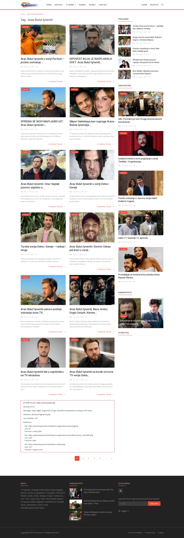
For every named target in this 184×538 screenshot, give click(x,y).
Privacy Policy (150, 533)
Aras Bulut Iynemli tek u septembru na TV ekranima (42, 373)
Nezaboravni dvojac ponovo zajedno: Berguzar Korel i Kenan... (147, 61)
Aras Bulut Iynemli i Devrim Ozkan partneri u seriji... (90, 248)
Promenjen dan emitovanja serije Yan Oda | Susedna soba (98, 491)
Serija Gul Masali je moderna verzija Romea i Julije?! (98, 513)
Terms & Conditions (135, 533)
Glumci (92, 5)
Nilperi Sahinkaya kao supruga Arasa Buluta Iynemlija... (91, 123)
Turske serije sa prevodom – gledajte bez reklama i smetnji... (148, 27)
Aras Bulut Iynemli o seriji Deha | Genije (89, 185)
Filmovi (82, 5)
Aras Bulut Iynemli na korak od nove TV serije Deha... (91, 373)
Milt (22, 67)
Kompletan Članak (56, 81)
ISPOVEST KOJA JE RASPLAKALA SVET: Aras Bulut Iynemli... (90, 60)
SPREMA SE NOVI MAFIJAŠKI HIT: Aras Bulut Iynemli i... (42, 123)
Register (154, 5)
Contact (103, 5)
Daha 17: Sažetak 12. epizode (133, 238)
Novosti (59, 5)
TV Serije (70, 5)
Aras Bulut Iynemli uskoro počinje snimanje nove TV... (41, 311)
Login (144, 5)
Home (49, 5)
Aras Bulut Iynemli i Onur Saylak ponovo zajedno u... (40, 185)
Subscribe (154, 503)
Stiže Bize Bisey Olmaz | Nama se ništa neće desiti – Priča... (99, 502)
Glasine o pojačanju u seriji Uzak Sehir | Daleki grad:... (146, 50)
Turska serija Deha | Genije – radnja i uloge (43, 248)
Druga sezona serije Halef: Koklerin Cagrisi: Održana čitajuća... (147, 38)
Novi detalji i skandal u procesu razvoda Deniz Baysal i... (145, 72)
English (124, 511)
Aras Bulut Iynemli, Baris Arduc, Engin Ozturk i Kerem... (88, 311)
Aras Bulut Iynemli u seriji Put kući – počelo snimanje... (42, 60)
